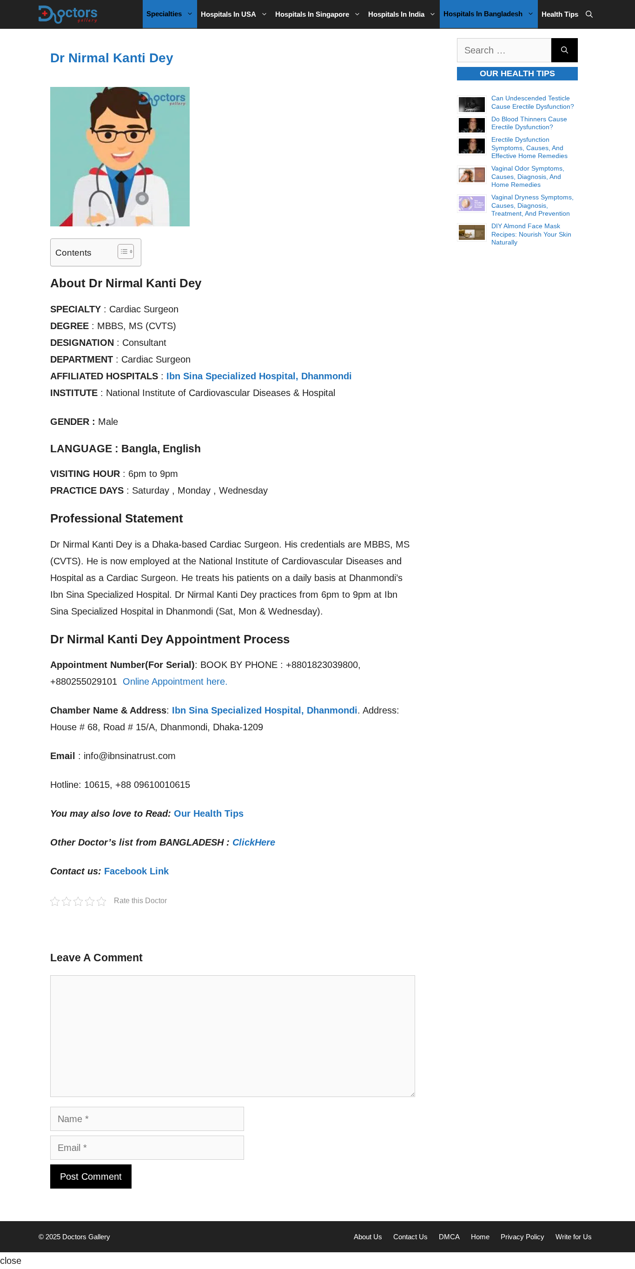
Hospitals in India (396, 14)
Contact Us (410, 1237)
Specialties (164, 14)
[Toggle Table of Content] (121, 251)
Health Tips (560, 14)
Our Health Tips (209, 813)
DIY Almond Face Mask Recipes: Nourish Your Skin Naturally (531, 234)
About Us (368, 1237)
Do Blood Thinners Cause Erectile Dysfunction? (529, 123)
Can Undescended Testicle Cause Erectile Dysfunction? (532, 102)
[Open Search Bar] (589, 14)
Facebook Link (136, 871)
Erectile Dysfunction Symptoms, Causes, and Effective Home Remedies (529, 147)
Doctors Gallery (85, 1237)
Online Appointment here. (175, 681)
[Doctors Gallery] (68, 14)
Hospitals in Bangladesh (483, 14)
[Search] (564, 50)
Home (480, 1237)
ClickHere (253, 842)
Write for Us (574, 1237)
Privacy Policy (522, 1237)
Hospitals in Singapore (312, 14)
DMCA (449, 1237)
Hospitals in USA (228, 14)
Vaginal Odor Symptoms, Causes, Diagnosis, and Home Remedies (527, 176)
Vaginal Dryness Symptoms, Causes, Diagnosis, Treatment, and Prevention (532, 205)
